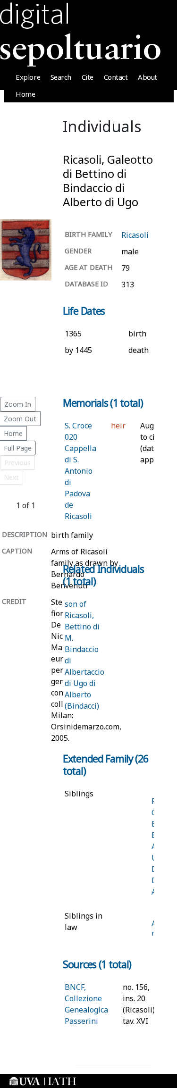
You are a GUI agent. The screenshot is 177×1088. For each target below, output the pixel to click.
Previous (17, 462)
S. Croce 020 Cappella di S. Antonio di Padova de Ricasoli (80, 470)
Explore (28, 77)
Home (25, 94)
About (147, 77)
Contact (116, 77)
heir (118, 425)
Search (61, 77)
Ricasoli (135, 235)
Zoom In (17, 404)
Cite (87, 77)
